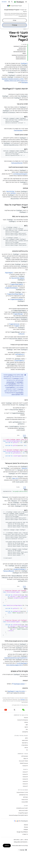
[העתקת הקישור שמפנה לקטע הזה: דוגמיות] (21, 681)
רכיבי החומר (15, 478)
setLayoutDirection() (17, 163)
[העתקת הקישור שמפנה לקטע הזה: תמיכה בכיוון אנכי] (15, 104)
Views (24, 29)
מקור (27, 724)
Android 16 (25, 774)
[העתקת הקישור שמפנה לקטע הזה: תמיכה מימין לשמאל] (13, 135)
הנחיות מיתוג (16, 839)
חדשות (26, 727)
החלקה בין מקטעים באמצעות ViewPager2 (13, 79)
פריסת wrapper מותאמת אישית (14, 665)
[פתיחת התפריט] (26, 2)
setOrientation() (18, 130)
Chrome (26, 827)
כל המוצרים (25, 834)
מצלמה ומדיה (24, 745)
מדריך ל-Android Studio (22, 792)
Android (26, 717)
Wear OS (26, 758)
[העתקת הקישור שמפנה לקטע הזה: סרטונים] (20, 688)
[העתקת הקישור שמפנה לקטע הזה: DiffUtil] (21, 188)
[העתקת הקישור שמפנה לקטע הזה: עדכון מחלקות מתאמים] (10, 251)
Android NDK (25, 802)
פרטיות (26, 747)
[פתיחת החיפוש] (12, 2)
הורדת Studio (25, 799)
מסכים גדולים (24, 756)
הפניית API (25, 797)
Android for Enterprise (22, 720)
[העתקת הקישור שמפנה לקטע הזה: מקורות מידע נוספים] (9, 671)
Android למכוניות (24, 763)
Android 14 (25, 779)
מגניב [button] (24, 487)
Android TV (25, 765)
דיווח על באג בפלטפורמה (22, 808)
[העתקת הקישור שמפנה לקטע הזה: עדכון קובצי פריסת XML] (10, 217)
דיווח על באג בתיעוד (23, 810)
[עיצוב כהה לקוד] (25, 117)
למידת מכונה (25, 740)
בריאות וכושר (25, 742)
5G (27, 750)
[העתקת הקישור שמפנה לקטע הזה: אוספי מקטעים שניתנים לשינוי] (7, 167)
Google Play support (23, 813)
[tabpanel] (14, 448)
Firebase (26, 829)
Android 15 (25, 776)
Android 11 (25, 786)
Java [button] (18, 435)
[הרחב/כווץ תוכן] (22, 44)
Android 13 (25, 781)
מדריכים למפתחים (23, 794)
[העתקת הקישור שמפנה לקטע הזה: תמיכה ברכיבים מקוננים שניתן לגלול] (3, 641)
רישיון (22, 839)
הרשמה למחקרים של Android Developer (18, 815)
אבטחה (26, 722)
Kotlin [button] (24, 435)
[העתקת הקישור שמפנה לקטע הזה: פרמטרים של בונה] (15, 306)
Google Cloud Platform (22, 832)
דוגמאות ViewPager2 (19, 684)
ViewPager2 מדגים (22, 663)
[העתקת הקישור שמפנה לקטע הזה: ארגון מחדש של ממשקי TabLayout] (3, 463)
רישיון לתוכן (22, 699)
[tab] (24, 435)
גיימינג (26, 738)
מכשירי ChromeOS (23, 761)
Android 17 (25, 772)
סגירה (14, 20)
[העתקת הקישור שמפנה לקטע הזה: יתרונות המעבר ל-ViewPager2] (26, 91)
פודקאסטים (25, 732)
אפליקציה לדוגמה (16, 394)
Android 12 (25, 783)
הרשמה (7, 845)
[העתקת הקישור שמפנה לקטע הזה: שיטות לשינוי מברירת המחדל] (9, 345)
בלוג (27, 729)
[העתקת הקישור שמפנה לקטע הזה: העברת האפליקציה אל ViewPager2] (20, 207)
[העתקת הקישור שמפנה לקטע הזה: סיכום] (23, 400)
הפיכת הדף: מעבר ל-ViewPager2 (16, 691)
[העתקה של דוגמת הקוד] (27, 117)
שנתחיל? (14, 25)
